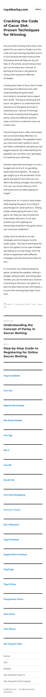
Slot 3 (6, 450)
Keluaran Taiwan (12, 509)
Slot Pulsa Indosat (13, 420)
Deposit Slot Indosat (14, 405)
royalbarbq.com (16, 9)
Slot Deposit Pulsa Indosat (17, 681)
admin (10, 304)
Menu (38, 9)
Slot (33, 304)
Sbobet (7, 668)
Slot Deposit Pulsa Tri (14, 675)
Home (7, 656)
